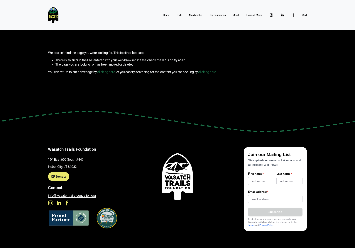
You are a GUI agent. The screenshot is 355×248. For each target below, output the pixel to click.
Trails (179, 14)
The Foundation (217, 14)
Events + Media (254, 14)
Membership (195, 14)
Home (166, 14)
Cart (304, 14)
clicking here (106, 72)
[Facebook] (293, 15)
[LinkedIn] (282, 15)
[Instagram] (271, 15)
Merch (236, 14)
